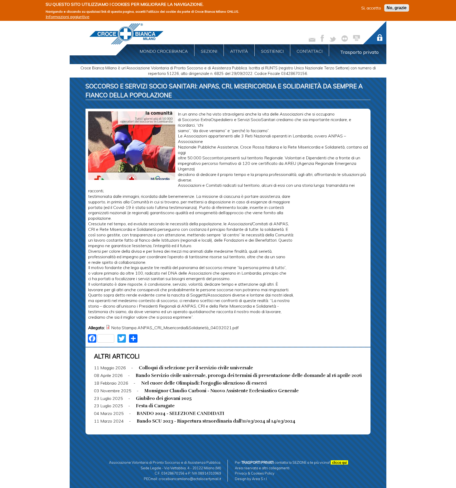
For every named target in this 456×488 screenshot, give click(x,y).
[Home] (126, 33)
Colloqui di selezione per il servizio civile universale (196, 368)
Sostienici (272, 51)
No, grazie (397, 8)
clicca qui (339, 462)
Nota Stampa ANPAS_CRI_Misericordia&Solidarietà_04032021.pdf (175, 327)
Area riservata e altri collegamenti (262, 468)
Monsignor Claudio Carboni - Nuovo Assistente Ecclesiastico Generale (221, 391)
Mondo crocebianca (164, 51)
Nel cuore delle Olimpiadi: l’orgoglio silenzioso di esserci (204, 383)
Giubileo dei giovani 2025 (164, 398)
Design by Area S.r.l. (251, 479)
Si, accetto (371, 8)
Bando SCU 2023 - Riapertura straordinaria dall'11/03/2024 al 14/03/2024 (216, 421)
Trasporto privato (359, 52)
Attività (239, 51)
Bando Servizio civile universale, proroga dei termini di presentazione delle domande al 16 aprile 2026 (249, 375)
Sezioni (209, 51)
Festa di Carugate (155, 406)
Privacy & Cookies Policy (254, 473)
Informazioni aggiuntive (67, 16)
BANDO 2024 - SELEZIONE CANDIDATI (180, 413)
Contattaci (309, 51)
